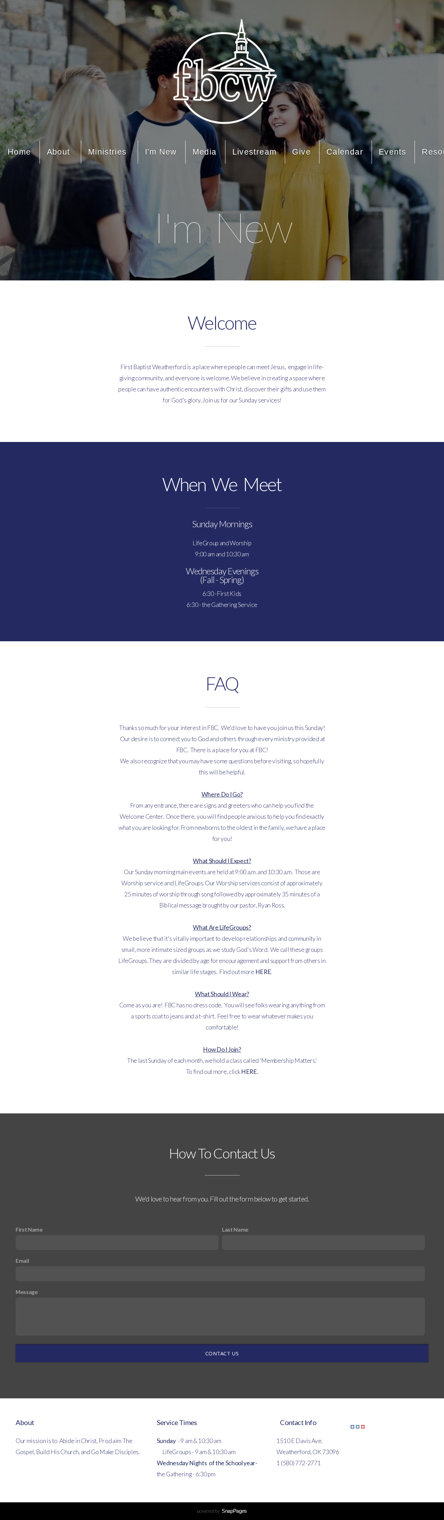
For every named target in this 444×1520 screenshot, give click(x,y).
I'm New (161, 151)
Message (27, 1291)
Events (392, 151)
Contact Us (222, 1353)
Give (301, 151)
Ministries (108, 151)
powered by (222, 1511)
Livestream (254, 151)
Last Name (235, 1229)
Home (19, 151)
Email (22, 1260)
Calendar (344, 151)
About (59, 151)
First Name (29, 1229)
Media (205, 151)
